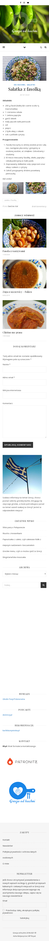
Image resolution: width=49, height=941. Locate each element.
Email (5, 900)
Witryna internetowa (12, 390)
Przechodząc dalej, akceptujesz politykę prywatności (21, 911)
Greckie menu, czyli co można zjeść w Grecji (22, 551)
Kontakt (6, 839)
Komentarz (8, 403)
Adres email (9, 377)
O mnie (6, 863)
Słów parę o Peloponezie (14, 527)
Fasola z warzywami (14, 251)
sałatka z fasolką (10, 200)
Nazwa (6, 364)
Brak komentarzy (39, 206)
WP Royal (32, 936)
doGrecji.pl (7, 714)
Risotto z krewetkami (12, 533)
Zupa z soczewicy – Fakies (17, 291)
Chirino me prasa (12, 332)
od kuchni (19, 85)
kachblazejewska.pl (11, 730)
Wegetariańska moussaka (14, 557)
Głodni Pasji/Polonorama (14, 699)
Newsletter (8, 845)
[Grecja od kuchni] (24, 22)
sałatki (31, 85)
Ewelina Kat (13, 206)
